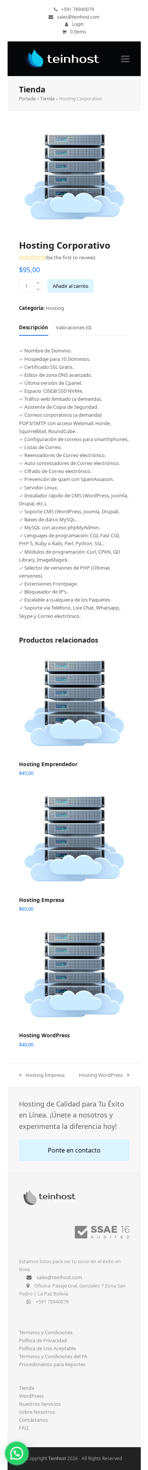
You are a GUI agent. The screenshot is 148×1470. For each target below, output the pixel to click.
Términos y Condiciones (45, 1332)
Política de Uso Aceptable (47, 1348)
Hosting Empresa (42, 1075)
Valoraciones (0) (73, 327)
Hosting (55, 308)
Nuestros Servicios (40, 1403)
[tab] (33, 327)
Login (77, 24)
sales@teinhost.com (78, 17)
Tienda (47, 98)
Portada (27, 98)
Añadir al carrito (70, 286)
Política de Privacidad (43, 1340)
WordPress (31, 1395)
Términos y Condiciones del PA (53, 1356)
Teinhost (57, 1458)
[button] (125, 59)
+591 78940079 (77, 9)
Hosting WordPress (101, 1075)
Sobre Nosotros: (37, 1411)
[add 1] (37, 282)
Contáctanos (33, 1419)
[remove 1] (37, 289)
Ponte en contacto (74, 1150)
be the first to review (70, 257)
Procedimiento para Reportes (52, 1364)
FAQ (23, 1427)
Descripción (33, 327)
